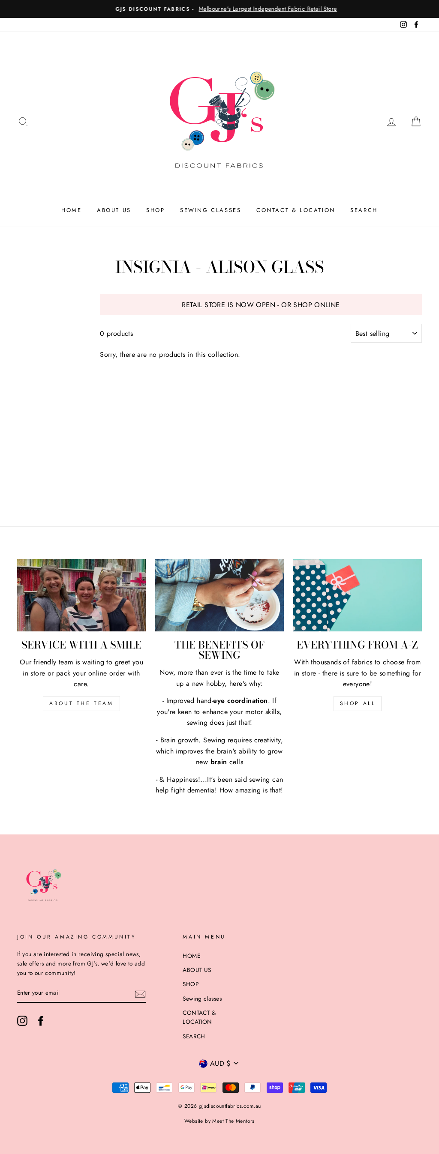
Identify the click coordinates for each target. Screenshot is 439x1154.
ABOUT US (114, 210)
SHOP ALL (358, 703)
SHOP (155, 210)
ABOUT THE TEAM (81, 703)
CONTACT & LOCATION (295, 210)
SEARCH (364, 210)
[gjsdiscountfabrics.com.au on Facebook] (41, 1021)
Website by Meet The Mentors (219, 1121)
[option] (219, 9)
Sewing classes (210, 210)
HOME (71, 210)
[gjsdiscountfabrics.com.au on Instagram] (22, 1021)
